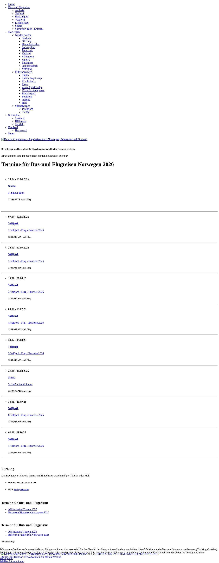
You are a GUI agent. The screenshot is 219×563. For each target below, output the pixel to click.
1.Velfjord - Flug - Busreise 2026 (26, 230)
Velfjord (19, 13)
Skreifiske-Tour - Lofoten (29, 28)
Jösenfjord (27, 108)
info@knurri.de (21, 489)
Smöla (11, 186)
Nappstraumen (30, 65)
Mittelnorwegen (23, 71)
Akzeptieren (6, 558)
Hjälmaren (20, 121)
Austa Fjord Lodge (32, 87)
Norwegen (14, 31)
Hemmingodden (30, 44)
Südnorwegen (22, 105)
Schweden (14, 115)
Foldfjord (27, 96)
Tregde (25, 111)
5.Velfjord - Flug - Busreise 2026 (26, 353)
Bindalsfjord (21, 16)
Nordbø (26, 99)
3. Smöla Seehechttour (20, 384)
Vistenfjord (28, 56)
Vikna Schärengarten (33, 90)
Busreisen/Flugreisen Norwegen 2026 (28, 512)
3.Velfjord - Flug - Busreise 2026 (26, 291)
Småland (19, 118)
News (11, 133)
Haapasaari (21, 130)
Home (11, 4)
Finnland (13, 127)
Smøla (18, 25)
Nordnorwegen (23, 35)
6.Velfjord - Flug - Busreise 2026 (26, 415)
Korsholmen (28, 81)
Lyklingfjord (22, 22)
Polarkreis (27, 50)
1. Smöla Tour (16, 192)
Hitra (24, 102)
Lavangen (27, 62)
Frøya (25, 84)
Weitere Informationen (12, 561)
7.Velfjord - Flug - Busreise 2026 (26, 445)
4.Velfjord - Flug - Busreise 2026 (26, 322)
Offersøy (26, 41)
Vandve (26, 59)
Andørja (19, 10)
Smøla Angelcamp (32, 78)
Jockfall (19, 124)
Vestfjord (20, 19)
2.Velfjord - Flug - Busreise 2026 (26, 261)
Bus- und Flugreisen (19, 7)
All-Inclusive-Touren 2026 (22, 509)
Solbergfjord (28, 47)
